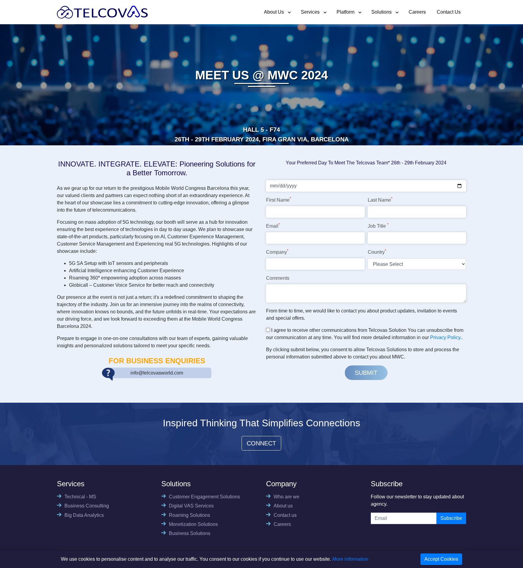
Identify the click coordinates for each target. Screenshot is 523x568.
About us (283, 505)
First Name (278, 199)
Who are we (286, 496)
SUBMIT (366, 372)
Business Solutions (189, 533)
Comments (277, 278)
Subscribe (451, 518)
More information (350, 559)
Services (310, 12)
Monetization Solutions (193, 524)
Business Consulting (86, 505)
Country (377, 252)
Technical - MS (80, 496)
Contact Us (449, 12)
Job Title (378, 226)
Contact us (285, 515)
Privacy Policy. (446, 337)
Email (273, 226)
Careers (417, 12)
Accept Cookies (441, 559)
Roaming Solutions (189, 515)
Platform (345, 12)
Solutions (381, 12)
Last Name (380, 199)
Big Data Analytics (84, 515)
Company (277, 252)
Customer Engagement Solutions (204, 496)
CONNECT (261, 443)
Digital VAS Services (191, 505)
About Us (274, 12)
